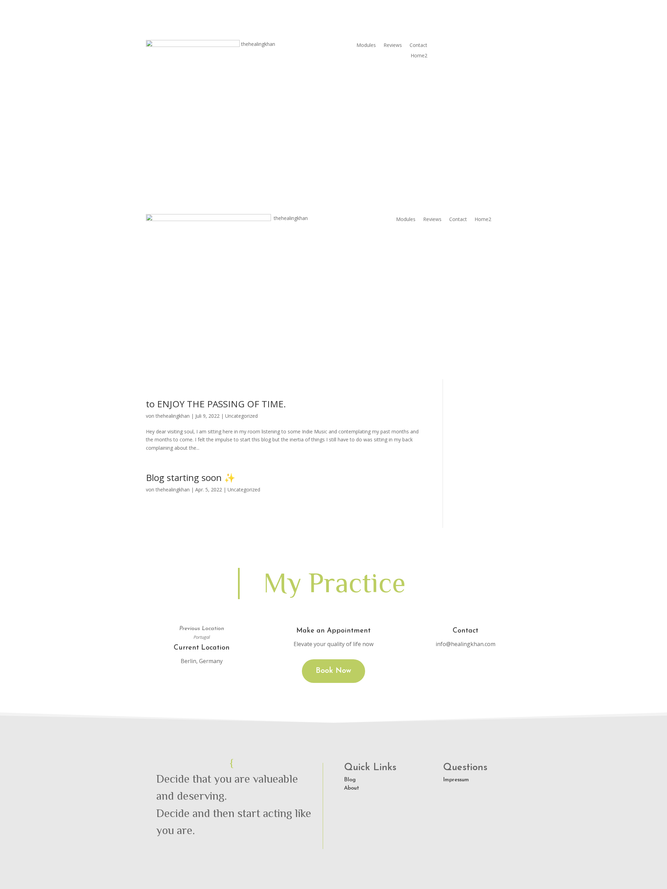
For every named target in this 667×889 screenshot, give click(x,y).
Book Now (333, 671)
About (351, 788)
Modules (366, 45)
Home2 (419, 56)
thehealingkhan (173, 416)
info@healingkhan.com (465, 644)
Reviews (393, 45)
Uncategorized (241, 416)
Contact (418, 45)
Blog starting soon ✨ (190, 477)
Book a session (474, 48)
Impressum (456, 780)
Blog (350, 780)
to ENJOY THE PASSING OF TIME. (216, 404)
